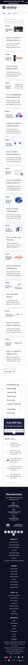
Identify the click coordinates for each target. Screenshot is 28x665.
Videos (14, 628)
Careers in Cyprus (14, 606)
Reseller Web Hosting (14, 555)
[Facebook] (6, 532)
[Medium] (14, 534)
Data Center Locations (14, 595)
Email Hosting (14, 571)
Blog (14, 620)
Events (14, 633)
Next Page (8, 371)
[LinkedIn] (12, 532)
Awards (14, 611)
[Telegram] (19, 532)
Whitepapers (14, 631)
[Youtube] (22, 532)
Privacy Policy (15, 646)
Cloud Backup (14, 574)
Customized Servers (14, 544)
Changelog (14, 639)
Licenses (14, 579)
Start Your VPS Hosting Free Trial (14, 430)
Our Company (14, 600)
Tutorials (11, 409)
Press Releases (14, 623)
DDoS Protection (14, 576)
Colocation (14, 558)
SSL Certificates (14, 582)
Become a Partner (14, 608)
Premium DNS (14, 568)
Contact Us (14, 603)
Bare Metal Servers (14, 542)
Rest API (14, 636)
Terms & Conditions (19, 644)
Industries (11, 392)
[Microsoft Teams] (15, 532)
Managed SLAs (14, 587)
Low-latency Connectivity (14, 560)
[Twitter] (9, 532)
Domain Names (14, 584)
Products (11, 396)
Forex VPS (14, 550)
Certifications (14, 613)
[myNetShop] (20, 8)
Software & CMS (13, 404)
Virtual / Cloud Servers (14, 547)
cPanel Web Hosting (14, 552)
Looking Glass (13, 598)
